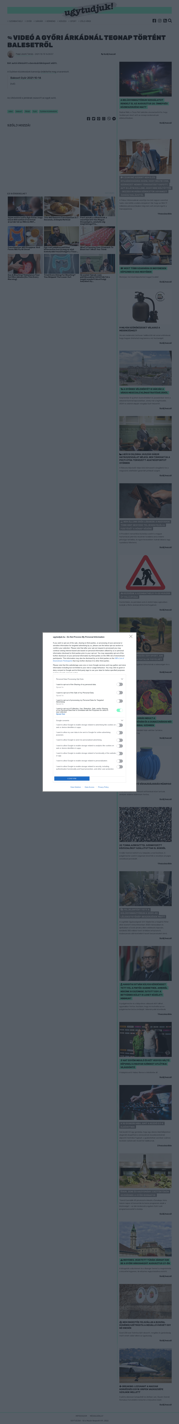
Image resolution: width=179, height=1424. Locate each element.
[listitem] (89, 679)
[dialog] (89, 712)
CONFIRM (71, 779)
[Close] (131, 637)
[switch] (120, 684)
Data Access (89, 787)
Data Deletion (76, 787)
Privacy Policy (103, 787)
